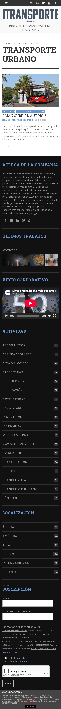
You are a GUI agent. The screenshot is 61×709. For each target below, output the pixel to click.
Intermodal (12, 426)
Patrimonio (12, 453)
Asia (5, 111)
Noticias (10, 250)
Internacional (15, 563)
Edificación (12, 390)
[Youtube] (49, 3)
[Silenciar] (49, 315)
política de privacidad (17, 661)
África (8, 527)
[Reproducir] (6, 315)
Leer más (6, 146)
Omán (12, 111)
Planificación (23, 111)
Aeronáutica (13, 345)
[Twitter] (43, 3)
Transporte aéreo (18, 480)
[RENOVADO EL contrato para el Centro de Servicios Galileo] (16, 260)
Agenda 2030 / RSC (17, 354)
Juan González (24, 120)
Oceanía (9, 572)
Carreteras (12, 372)
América (9, 536)
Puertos (9, 471)
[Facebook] (25, 3)
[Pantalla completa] (54, 315)
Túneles (9, 498)
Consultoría (13, 381)
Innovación (12, 417)
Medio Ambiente (16, 435)
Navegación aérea (18, 444)
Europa (8, 554)
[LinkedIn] (37, 3)
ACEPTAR (30, 706)
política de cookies (29, 701)
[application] (30, 303)
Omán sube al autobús (24, 115)
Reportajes (39, 111)
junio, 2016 (40, 120)
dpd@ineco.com (11, 652)
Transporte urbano (19, 489)
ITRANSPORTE (8, 120)
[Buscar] (6, 3)
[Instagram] (31, 3)
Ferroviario (12, 408)
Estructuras (13, 399)
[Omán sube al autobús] (30, 90)
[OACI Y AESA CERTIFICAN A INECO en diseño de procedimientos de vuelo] (37, 260)
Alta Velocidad (15, 363)
